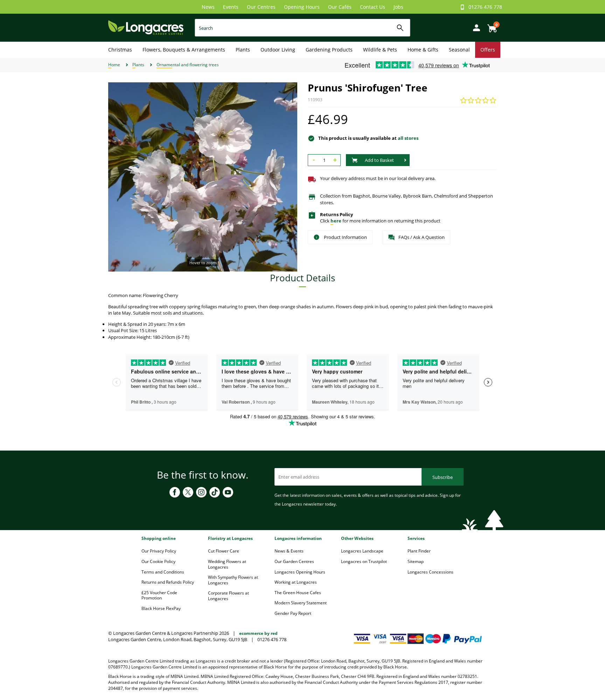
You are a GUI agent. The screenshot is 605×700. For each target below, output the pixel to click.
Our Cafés (340, 7)
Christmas (120, 49)
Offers (487, 49)
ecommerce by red (258, 633)
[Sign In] (475, 27)
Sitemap (416, 561)
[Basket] (490, 26)
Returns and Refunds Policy (167, 582)
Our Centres (261, 7)
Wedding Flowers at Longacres (227, 564)
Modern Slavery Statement (300, 603)
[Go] (400, 28)
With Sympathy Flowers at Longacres (233, 580)
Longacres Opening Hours (299, 572)
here (336, 221)
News (208, 7)
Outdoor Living (277, 49)
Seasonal (459, 49)
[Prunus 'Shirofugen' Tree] (202, 177)
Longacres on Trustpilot (364, 561)
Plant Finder (419, 551)
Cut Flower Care (223, 551)
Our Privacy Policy (158, 551)
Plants (243, 49)
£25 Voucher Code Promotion (159, 595)
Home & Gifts (423, 49)
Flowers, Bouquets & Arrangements (183, 49)
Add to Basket (379, 160)
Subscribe (442, 477)
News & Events (289, 551)
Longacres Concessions (430, 572)
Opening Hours (302, 7)
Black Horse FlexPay (161, 608)
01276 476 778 (485, 7)
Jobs (398, 7)
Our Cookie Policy (158, 561)
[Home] (145, 27)
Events (230, 7)
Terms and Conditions (162, 572)
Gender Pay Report (292, 613)
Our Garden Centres (294, 561)
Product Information (345, 237)
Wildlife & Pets (380, 49)
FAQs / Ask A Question (421, 237)
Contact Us (372, 7)
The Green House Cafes (297, 593)
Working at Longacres (295, 582)
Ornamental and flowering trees (188, 65)
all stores (408, 138)
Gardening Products (329, 49)
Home (114, 65)
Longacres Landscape (362, 551)
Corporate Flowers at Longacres (228, 596)
